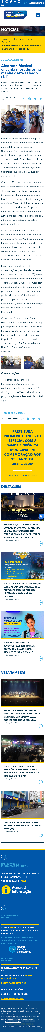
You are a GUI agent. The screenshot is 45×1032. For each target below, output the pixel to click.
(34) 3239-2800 (14, 877)
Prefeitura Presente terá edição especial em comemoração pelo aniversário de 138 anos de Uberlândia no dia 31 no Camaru (22, 590)
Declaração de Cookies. (13, 1022)
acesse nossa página (12, 999)
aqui (3, 401)
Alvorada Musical (12, 60)
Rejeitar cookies (23, 1026)
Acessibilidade (37, 3)
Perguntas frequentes (13, 983)
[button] (38, 15)
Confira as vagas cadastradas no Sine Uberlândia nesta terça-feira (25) (22, 826)
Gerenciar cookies (9, 1026)
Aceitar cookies (36, 1026)
